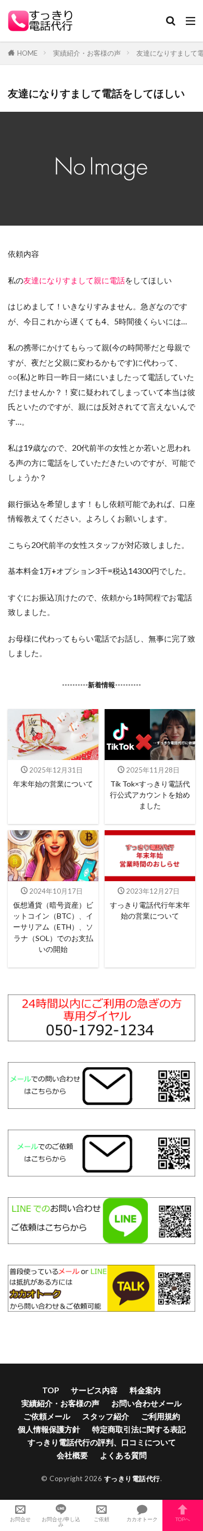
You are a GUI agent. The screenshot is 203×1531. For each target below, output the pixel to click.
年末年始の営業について (53, 783)
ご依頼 (101, 1519)
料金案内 (145, 1390)
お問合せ (20, 1519)
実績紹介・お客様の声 (87, 53)
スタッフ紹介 (105, 1416)
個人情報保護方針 (49, 1429)
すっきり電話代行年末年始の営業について (150, 910)
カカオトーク (142, 1519)
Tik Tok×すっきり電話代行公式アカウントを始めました (150, 794)
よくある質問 (123, 1455)
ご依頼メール (46, 1416)
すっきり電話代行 (132, 1478)
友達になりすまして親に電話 (74, 280)
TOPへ (182, 1519)
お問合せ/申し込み (61, 1521)
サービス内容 (94, 1390)
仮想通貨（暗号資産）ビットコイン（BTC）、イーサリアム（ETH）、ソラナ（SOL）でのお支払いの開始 (53, 927)
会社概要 (72, 1455)
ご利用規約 (160, 1416)
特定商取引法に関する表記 (139, 1429)
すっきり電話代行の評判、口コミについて (102, 1442)
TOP (50, 1390)
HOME (27, 53)
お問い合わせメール (146, 1403)
